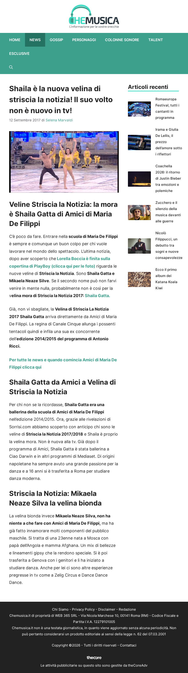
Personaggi (84, 39)
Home (14, 39)
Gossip (56, 39)
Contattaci (128, 645)
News (35, 39)
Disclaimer (106, 609)
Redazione (127, 609)
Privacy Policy (83, 609)
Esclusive (19, 53)
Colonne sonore (122, 39)
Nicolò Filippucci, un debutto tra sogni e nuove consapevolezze (168, 245)
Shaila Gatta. (97, 295)
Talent (155, 39)
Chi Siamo (60, 609)
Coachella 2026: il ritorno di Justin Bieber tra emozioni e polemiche (168, 178)
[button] (11, 67)
